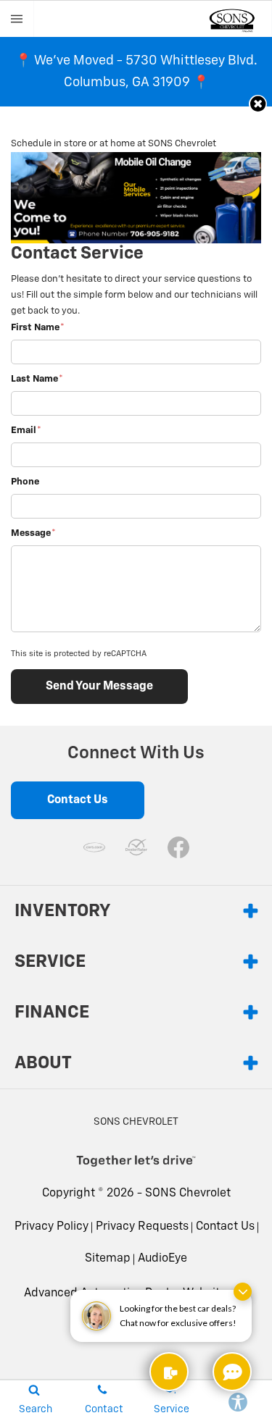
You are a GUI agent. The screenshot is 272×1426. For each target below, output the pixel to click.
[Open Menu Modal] (17, 19)
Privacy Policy (51, 1227)
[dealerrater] (136, 847)
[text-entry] (169, 1371)
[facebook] (178, 847)
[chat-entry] (232, 1371)
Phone (25, 482)
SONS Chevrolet (188, 1193)
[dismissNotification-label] (243, 1292)
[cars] (94, 847)
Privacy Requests (142, 1227)
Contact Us (225, 1227)
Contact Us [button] (77, 800)
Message (33, 533)
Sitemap (108, 1258)
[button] (258, 104)
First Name (38, 327)
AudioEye (162, 1258)
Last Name (37, 379)
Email (26, 430)
